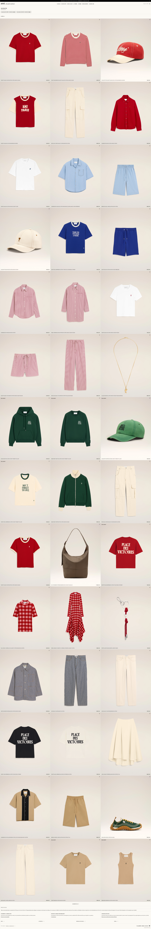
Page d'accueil (4, 907)
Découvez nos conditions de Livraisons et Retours (109, 916)
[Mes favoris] (147, 3)
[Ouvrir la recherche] (144, 3)
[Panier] (149, 3)
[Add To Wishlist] (49, 20)
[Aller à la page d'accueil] (8, 3)
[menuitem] (59, 4)
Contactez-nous (53, 916)
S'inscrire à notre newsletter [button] (5, 916)
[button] (143, 925)
